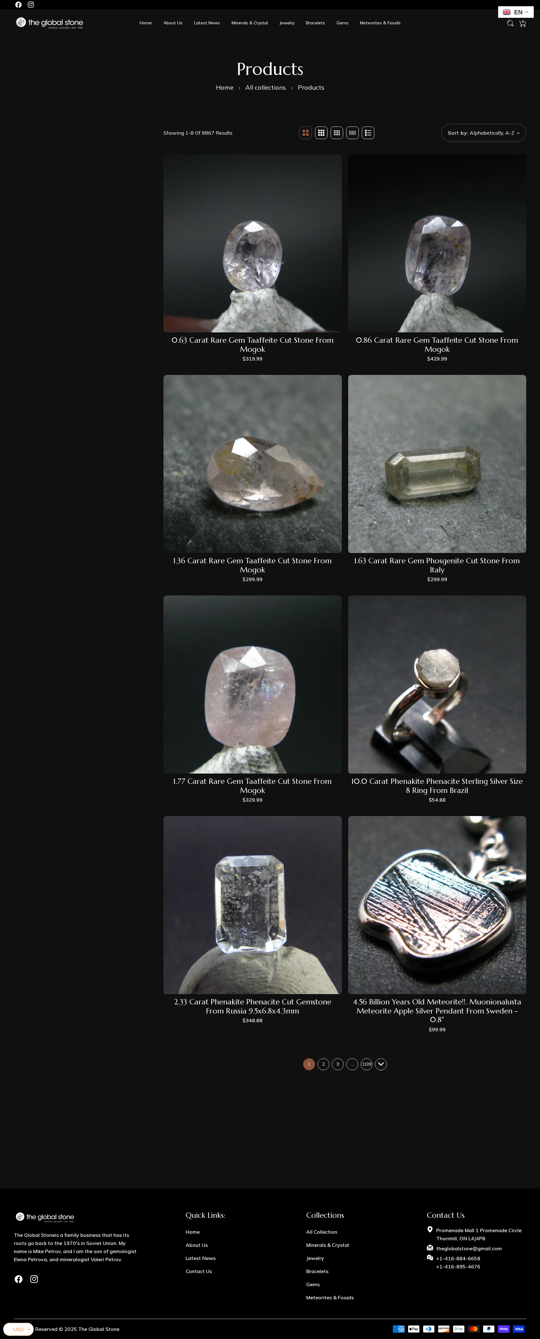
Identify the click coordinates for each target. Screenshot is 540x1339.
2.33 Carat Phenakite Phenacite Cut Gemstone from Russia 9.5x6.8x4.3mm (252, 1007)
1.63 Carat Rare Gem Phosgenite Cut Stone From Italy (437, 565)
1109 (366, 1064)
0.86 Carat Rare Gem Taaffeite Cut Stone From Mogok (437, 345)
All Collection (321, 1232)
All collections (265, 87)
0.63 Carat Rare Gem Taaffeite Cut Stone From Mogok (252, 345)
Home (224, 87)
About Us (197, 1245)
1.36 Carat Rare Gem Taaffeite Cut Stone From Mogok (252, 565)
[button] (522, 23)
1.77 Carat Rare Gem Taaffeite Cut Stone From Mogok (252, 786)
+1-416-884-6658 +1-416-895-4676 (458, 1262)
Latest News (201, 1258)
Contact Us (199, 1271)
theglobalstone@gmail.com (469, 1248)
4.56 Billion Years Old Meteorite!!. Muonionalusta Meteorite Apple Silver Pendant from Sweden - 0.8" (437, 1011)
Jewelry (315, 1258)
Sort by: (458, 133)
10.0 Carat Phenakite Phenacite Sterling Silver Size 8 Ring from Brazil (437, 786)
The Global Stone (98, 1329)
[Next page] (381, 1064)
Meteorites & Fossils (330, 1297)
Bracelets (317, 1271)
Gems (313, 1284)
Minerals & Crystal (327, 1245)
